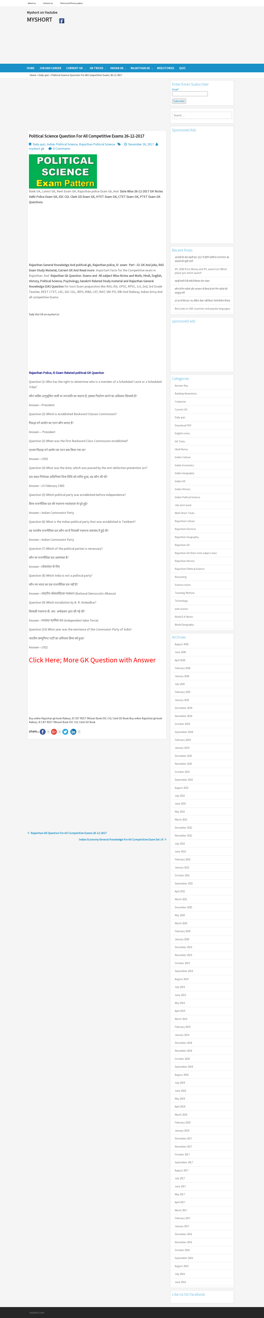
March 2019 (181, 1019)
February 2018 (182, 1122)
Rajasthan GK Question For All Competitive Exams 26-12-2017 (69, 833)
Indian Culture (183, 457)
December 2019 (183, 947)
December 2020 (183, 907)
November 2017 (183, 1146)
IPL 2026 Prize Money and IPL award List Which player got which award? (201, 271)
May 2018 (180, 1098)
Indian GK (180, 481)
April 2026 (180, 660)
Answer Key (181, 385)
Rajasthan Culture (185, 521)
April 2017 (180, 1202)
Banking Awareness (186, 393)
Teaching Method (184, 593)
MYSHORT (40, 19)
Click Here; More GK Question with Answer (92, 659)
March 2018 (181, 1114)
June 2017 (180, 1186)
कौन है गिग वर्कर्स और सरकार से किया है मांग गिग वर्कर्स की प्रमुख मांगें (201, 290)
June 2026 (180, 652)
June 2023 (180, 803)
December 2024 (183, 708)
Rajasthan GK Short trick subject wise (196, 553)
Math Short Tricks (184, 513)
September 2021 (184, 883)
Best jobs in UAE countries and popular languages (202, 308)
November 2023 (183, 763)
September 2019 (184, 971)
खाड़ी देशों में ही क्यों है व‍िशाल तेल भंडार (192, 281)
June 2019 (180, 995)
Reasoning (181, 577)
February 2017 (182, 1218)
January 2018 (182, 1130)
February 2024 (182, 740)
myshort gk (36, 148)
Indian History (182, 489)
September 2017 (184, 1162)
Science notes (183, 584)
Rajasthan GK (182, 545)
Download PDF (183, 425)
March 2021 (181, 899)
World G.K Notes (184, 616)
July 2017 (180, 1178)
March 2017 (181, 1210)
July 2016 (180, 1274)
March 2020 (181, 923)
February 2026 (182, 668)
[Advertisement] (151, 35)
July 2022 (180, 843)
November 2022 (183, 835)
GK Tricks (180, 441)
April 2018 (180, 1106)
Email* (175, 89)
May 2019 (180, 1003)
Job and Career (183, 505)
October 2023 (182, 771)
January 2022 (182, 867)
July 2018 (180, 1082)
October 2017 (182, 1154)
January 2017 (182, 1226)
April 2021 (180, 891)
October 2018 (182, 1058)
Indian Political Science (62, 144)
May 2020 (180, 915)
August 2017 (181, 1170)
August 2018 (181, 1074)
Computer (180, 401)
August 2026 (181, 644)
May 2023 (180, 811)
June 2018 (180, 1090)
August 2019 (181, 979)
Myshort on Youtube (42, 12)
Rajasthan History (185, 561)
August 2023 (181, 787)
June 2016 (180, 1282)
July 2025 (180, 684)
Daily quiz (43, 75)
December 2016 (183, 1234)
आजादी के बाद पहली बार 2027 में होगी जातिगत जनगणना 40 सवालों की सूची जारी (202, 259)
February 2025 (182, 692)
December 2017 (183, 1138)
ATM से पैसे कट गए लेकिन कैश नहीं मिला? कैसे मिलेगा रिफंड (202, 300)
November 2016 (183, 1242)
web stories (181, 609)
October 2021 (182, 875)
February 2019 (182, 1027)
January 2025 (182, 700)
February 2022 (182, 859)
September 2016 (184, 1258)
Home (33, 75)
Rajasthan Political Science (97, 144)
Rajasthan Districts (185, 529)
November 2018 (183, 1050)
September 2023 (184, 779)
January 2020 (182, 939)
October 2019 (182, 963)
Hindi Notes (181, 449)
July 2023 (180, 795)
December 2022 (183, 827)
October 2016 (182, 1250)
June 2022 (180, 851)
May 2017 (180, 1194)
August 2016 (181, 1266)
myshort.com (37, 1312)
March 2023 (181, 819)
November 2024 (183, 716)
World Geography (184, 624)
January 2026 (182, 676)
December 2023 (183, 756)
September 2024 (184, 732)
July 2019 (180, 987)
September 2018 (184, 1066)
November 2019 (183, 955)
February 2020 (182, 931)
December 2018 (183, 1042)
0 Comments (61, 148)
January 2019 (182, 1035)
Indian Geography (184, 473)
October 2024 (182, 724)
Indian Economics (184, 465)
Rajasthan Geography (187, 537)
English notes (182, 433)
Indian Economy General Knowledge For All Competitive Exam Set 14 (121, 839)
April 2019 (180, 1011)
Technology (181, 600)
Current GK (181, 409)
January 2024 (182, 747)
